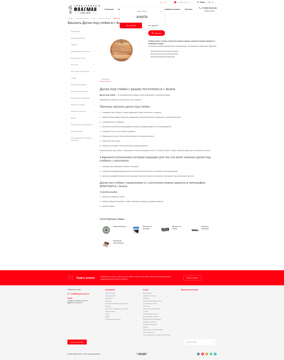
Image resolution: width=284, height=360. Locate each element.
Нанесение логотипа (150, 324)
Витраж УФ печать (119, 226)
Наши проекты (110, 311)
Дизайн (145, 327)
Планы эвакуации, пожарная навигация (156, 335)
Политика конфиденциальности (116, 303)
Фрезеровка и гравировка (152, 319)
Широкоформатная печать (152, 301)
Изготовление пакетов (151, 316)
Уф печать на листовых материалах (147, 229)
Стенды (145, 311)
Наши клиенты (110, 293)
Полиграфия (147, 293)
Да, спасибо (131, 25)
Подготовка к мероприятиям (153, 329)
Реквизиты (109, 298)
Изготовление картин (150, 314)
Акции (107, 314)
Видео (107, 316)
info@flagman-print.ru (184, 2)
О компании (110, 290)
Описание (105, 79)
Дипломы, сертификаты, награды (116, 309)
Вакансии (108, 301)
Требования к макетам (113, 319)
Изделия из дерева (149, 322)
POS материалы (148, 332)
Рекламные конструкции (151, 309)
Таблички (146, 298)
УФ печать (146, 306)
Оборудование (110, 296)
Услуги (146, 290)
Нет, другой (153, 25)
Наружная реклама (149, 296)
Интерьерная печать (150, 303)
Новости (108, 306)
